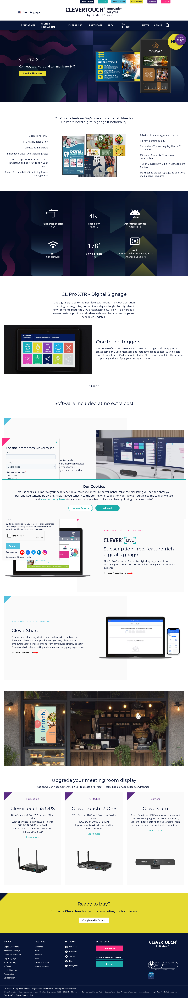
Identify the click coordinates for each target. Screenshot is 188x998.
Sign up (109, 964)
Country (9, 462)
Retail (37, 950)
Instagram (73, 966)
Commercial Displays (12, 954)
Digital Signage (10, 958)
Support (103, 2)
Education (12, 475)
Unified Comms (10, 970)
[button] (42, 12)
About (158, 25)
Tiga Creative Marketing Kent (22, 995)
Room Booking (10, 962)
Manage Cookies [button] (81, 508)
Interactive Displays (12, 950)
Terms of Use (87, 992)
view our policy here (53, 499)
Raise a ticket (87, 2)
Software (7, 966)
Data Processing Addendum (127, 992)
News (145, 25)
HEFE (37, 958)
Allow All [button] (107, 508)
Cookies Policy (110, 992)
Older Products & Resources (167, 992)
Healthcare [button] (95, 25)
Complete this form (92, 920)
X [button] (57, 442)
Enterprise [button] (75, 25)
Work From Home (42, 966)
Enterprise (39, 947)
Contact (166, 2)
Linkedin (72, 961)
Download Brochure (32, 73)
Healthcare (39, 954)
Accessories (9, 974)
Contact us (109, 948)
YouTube (73, 947)
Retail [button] (112, 25)
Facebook (73, 951)
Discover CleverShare (22, 652)
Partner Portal (119, 2)
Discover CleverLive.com (116, 573)
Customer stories (42, 962)
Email (8, 453)
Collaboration (9, 978)
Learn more (32, 837)
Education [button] (28, 25)
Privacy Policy (98, 992)
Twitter (72, 956)
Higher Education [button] (48, 25)
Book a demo (136, 2)
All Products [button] (127, 25)
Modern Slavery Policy (147, 992)
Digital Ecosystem (11, 947)
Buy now (152, 2)
